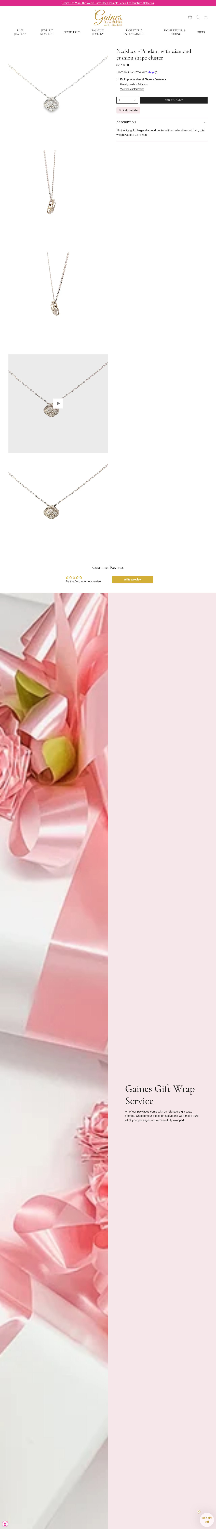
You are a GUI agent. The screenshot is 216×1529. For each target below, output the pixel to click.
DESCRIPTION (126, 122)
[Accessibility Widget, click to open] (5, 1524)
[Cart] (205, 17)
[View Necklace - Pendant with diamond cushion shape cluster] (58, 403)
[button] (20, 32)
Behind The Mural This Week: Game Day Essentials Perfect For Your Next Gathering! (108, 3)
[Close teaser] (198, 1511)
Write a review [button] (132, 579)
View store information (132, 89)
